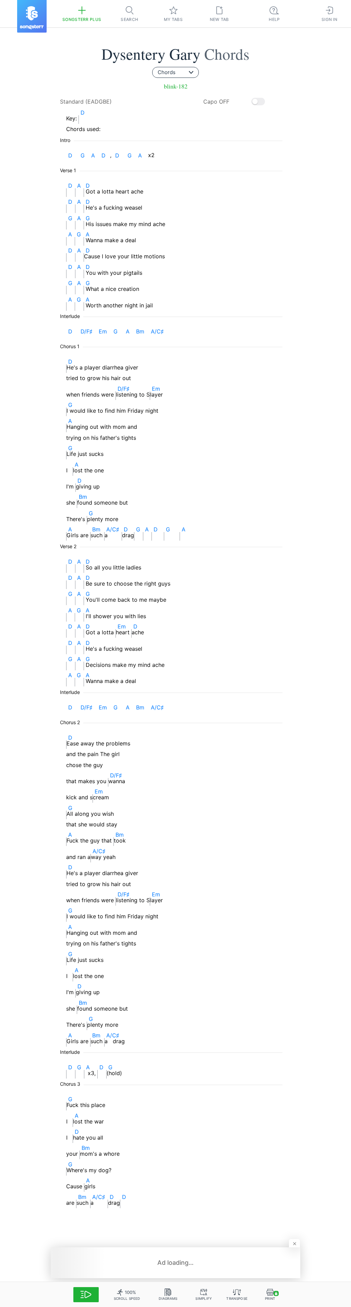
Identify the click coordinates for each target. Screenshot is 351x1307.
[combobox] (175, 72)
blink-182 (175, 86)
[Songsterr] (32, 16)
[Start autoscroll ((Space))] (86, 1294)
